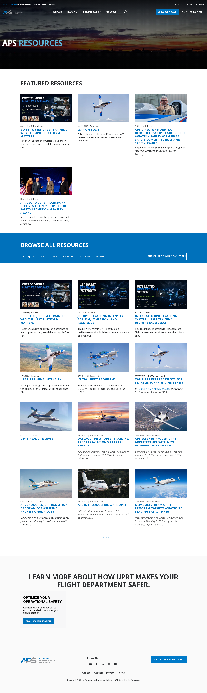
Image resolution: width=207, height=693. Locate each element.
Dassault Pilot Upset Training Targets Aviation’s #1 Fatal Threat (103, 442)
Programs (73, 12)
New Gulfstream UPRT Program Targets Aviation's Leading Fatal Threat (158, 508)
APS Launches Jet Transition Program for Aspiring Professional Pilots (44, 508)
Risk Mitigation (92, 12)
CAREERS (200, 5)
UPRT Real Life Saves (36, 439)
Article (42, 256)
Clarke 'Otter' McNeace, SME (154, 388)
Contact (188, 5)
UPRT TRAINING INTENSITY (40, 379)
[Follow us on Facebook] (97, 664)
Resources (112, 12)
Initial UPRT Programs (97, 379)
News (54, 256)
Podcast (99, 256)
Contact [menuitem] (87, 672)
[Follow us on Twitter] (103, 664)
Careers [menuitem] (99, 672)
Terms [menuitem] (121, 672)
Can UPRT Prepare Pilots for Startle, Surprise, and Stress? (160, 380)
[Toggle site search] (125, 12)
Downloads (69, 256)
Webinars (85, 256)
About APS (176, 5)
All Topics (28, 256)
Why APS (58, 12)
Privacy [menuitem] (110, 672)
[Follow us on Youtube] (115, 664)
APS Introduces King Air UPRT (102, 505)
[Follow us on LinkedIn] (90, 664)
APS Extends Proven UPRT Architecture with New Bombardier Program (156, 442)
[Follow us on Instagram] (109, 664)
